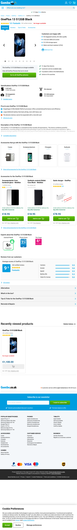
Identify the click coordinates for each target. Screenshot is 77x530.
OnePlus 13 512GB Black (33, 15)
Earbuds (3, 441)
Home (2, 15)
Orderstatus (30, 437)
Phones (30, 416)
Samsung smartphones (33, 420)
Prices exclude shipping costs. (57, 472)
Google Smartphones (33, 426)
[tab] (5, 61)
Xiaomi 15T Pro (5, 426)
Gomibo (3, 450)
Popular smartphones (9, 416)
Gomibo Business (58, 435)
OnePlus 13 (21, 15)
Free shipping (37, 223)
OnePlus (14, 15)
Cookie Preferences (37, 477)
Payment (29, 435)
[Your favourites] (70, 2)
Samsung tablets (58, 420)
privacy (17, 520)
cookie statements (28, 520)
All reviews (6, 282)
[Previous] (4, 45)
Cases (2, 435)
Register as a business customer (62, 437)
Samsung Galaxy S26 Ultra (8, 420)
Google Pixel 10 (5, 424)
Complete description (9, 135)
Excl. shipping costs (13, 223)
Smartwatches (5, 444)
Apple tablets (57, 419)
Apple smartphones (32, 419)
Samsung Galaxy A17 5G (7, 429)
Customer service (34, 433)
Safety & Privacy (5, 454)
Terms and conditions (50, 477)
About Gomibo (5, 452)
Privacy (23, 477)
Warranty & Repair (32, 444)
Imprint (28, 477)
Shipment (29, 441)
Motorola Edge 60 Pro (7, 428)
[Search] (73, 7)
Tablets (57, 416)
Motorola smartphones (33, 424)
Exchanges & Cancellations (34, 443)
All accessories (5, 446)
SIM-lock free (49, 50)
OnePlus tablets (58, 426)
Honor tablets (57, 424)
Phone (8, 15)
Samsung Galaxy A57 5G (7, 422)
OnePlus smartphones (33, 422)
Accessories (5, 433)
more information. (56, 473)
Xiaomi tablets (57, 422)
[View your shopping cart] (74, 2)
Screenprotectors (5, 437)
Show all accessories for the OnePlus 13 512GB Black (19, 169)
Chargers (3, 439)
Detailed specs (7, 99)
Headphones (4, 443)
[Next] (35, 45)
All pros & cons (7, 118)
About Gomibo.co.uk (13, 477)
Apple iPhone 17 (5, 419)
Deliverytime (30, 439)
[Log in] (66, 2)
